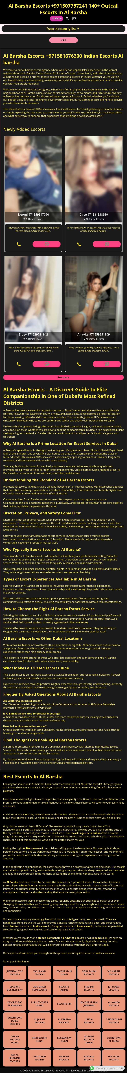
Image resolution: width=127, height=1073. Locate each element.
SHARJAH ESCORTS (89, 988)
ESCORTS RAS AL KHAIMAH (14, 1004)
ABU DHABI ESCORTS (39, 1058)
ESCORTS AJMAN (64, 988)
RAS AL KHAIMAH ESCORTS (14, 1058)
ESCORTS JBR (64, 1003)
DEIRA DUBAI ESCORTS (89, 973)
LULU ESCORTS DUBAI (39, 1004)
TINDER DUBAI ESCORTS (114, 1021)
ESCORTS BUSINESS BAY (15, 988)
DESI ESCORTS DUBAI (39, 1039)
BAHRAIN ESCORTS (64, 1058)
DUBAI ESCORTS (89, 1021)
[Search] (67, 18)
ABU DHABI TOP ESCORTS (39, 988)
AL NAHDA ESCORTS (114, 1004)
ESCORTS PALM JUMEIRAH (89, 1004)
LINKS (63, 40)
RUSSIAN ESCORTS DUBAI (89, 1039)
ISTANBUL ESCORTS (89, 1058)
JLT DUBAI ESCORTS (113, 988)
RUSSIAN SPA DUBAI (64, 1039)
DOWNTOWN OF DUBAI (114, 1039)
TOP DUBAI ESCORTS (114, 1058)
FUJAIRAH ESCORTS (39, 1021)
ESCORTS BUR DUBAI (64, 973)
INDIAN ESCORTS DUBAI (15, 1039)
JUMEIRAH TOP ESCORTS (15, 973)
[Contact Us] (74, 18)
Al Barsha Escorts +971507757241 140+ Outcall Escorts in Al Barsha (64, 9)
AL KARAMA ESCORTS (64, 1021)
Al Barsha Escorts (24, 389)
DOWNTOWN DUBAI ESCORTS (14, 1020)
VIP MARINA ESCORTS (113, 973)
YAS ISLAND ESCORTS (39, 973)
